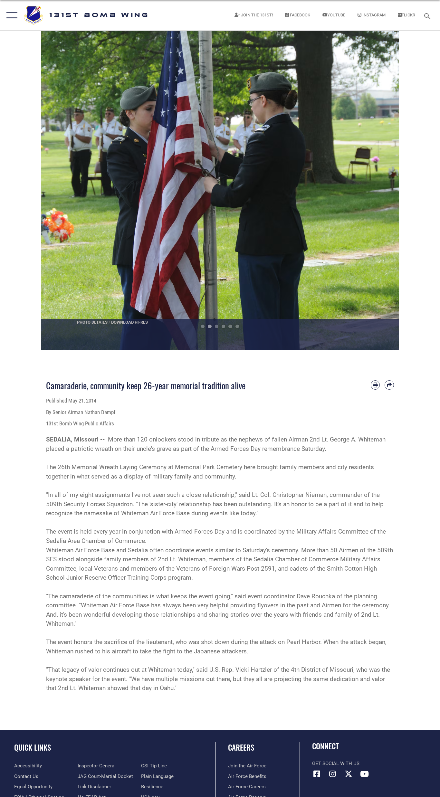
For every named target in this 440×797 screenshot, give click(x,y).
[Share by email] (389, 385)
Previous (59, 190)
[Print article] (375, 385)
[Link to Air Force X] (348, 774)
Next (381, 190)
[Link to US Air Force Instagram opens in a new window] (333, 774)
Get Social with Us (335, 763)
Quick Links (32, 747)
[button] (10, 15)
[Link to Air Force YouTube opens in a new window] (364, 774)
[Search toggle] (428, 15)
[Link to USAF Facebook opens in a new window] (317, 774)
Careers (241, 747)
